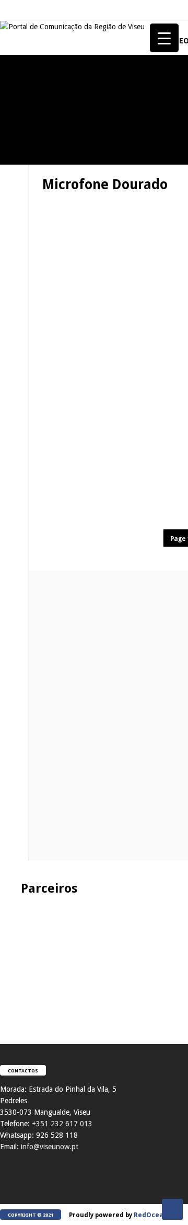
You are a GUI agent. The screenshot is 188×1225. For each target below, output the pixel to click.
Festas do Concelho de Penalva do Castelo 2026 (58, 147)
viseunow (84, 242)
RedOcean (151, 1215)
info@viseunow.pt (49, 1146)
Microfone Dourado (82, 187)
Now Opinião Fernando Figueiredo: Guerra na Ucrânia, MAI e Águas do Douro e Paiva (58, 870)
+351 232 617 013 (62, 1123)
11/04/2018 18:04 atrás (148, 499)
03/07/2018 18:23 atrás (148, 322)
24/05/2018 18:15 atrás (148, 381)
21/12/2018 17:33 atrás (148, 242)
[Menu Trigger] (164, 38)
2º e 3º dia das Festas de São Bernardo (57, 577)
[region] (94, 959)
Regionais (20, 951)
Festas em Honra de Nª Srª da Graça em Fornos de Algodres (57, 179)
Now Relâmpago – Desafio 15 (57, 771)
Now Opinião (24, 356)
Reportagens (24, 125)
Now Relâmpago (28, 753)
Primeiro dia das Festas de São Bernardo (57, 676)
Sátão (13, 455)
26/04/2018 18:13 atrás (148, 428)
